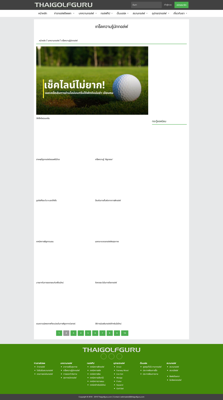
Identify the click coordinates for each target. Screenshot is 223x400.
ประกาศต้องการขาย (150, 374)
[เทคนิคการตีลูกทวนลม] (62, 222)
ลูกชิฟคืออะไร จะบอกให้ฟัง (46, 200)
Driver (118, 367)
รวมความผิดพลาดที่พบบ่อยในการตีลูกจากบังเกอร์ (55, 323)
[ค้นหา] (160, 4)
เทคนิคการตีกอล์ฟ (97, 367)
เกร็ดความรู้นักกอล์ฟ (71, 370)
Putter (119, 381)
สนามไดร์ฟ (173, 370)
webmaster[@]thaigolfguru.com (132, 396)
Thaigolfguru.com (105, 396)
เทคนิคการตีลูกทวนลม (45, 241)
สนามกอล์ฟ (174, 367)
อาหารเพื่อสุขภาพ (70, 367)
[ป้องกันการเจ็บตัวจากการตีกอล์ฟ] (121, 181)
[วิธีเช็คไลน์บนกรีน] (92, 80)
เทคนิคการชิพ (95, 374)
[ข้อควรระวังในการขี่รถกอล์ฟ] (121, 263)
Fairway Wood (122, 370)
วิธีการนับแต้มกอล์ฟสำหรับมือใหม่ (108, 323)
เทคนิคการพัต (95, 370)
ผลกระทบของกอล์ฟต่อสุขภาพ (107, 241)
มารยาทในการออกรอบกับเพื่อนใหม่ (50, 282)
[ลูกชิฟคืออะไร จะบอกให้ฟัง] (62, 181)
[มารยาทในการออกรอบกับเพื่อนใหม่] (62, 263)
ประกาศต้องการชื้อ (150, 370)
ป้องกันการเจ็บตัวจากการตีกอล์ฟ (108, 200)
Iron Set (119, 374)
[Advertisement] (169, 81)
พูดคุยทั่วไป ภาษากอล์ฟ (152, 367)
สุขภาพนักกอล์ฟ (69, 377)
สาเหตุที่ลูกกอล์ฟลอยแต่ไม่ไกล (48, 159)
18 (125, 333)
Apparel (119, 385)
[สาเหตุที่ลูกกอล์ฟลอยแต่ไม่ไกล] (62, 140)
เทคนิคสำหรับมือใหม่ (98, 385)
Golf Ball (120, 388)
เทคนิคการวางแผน (97, 381)
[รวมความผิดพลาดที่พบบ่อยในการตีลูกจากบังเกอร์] (62, 304)
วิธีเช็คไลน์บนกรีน (43, 118)
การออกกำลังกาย (70, 374)
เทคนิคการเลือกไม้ (97, 377)
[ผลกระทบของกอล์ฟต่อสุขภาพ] (121, 222)
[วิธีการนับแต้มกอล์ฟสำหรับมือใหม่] (121, 304)
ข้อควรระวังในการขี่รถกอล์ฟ (106, 282)
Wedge (119, 377)
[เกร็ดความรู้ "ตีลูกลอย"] (121, 140)
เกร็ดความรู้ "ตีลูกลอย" (104, 159)
